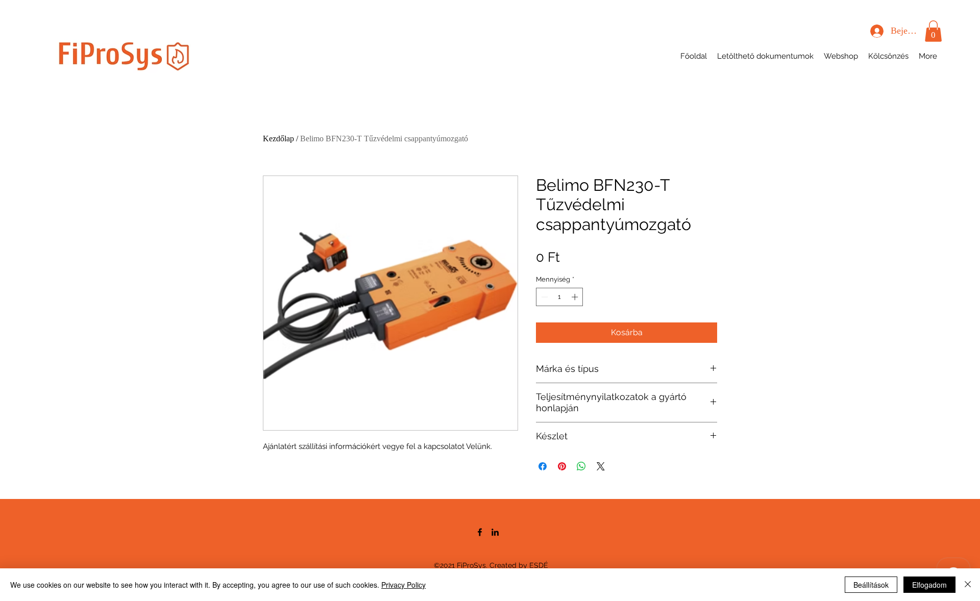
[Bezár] (968, 585)
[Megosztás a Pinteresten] (562, 466)
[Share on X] (601, 466)
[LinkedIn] (495, 532)
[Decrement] (543, 297)
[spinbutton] (560, 297)
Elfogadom (929, 585)
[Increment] (576, 297)
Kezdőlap (278, 138)
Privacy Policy (403, 585)
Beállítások (871, 585)
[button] (933, 31)
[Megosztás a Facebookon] (542, 466)
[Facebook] (480, 532)
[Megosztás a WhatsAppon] (581, 466)
